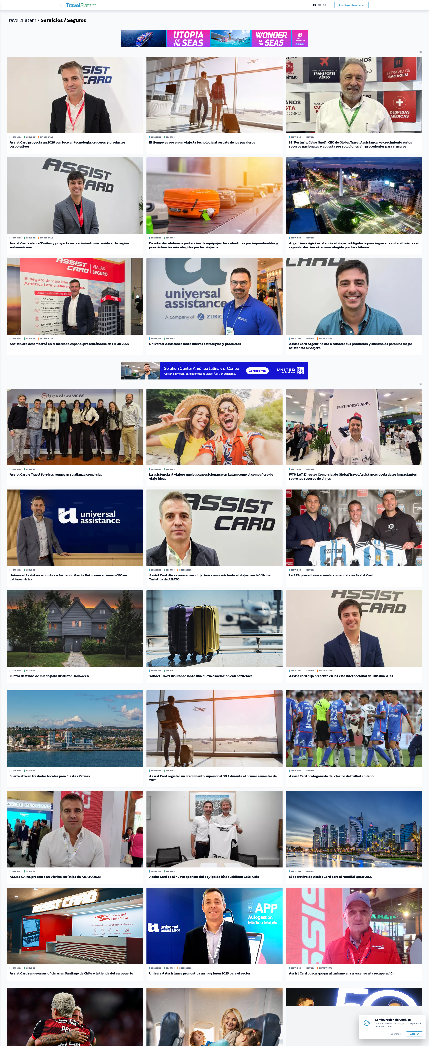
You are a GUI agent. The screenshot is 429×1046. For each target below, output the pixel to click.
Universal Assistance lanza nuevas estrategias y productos (195, 343)
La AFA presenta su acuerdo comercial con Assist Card (331, 575)
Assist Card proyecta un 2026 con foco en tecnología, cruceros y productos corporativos (68, 144)
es (314, 5)
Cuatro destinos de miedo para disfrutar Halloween (49, 675)
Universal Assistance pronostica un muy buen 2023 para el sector (200, 973)
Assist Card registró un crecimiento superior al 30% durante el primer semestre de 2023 (213, 778)
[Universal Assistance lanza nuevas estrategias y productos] (214, 296)
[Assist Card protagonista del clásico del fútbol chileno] (354, 728)
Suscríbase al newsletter (351, 5)
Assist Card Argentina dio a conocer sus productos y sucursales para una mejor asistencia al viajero (350, 345)
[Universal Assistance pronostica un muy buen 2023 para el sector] (214, 926)
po (324, 5)
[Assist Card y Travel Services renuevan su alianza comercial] (75, 427)
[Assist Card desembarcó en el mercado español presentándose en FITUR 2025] (75, 296)
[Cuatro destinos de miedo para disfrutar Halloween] (75, 628)
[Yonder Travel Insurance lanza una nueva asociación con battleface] (214, 628)
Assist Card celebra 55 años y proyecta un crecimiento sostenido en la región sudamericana (69, 245)
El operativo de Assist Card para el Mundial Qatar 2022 (330, 876)
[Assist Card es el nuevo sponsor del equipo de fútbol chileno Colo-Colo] (214, 829)
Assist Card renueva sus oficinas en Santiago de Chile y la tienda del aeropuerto (71, 973)
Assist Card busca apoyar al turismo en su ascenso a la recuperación (341, 973)
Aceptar (414, 1034)
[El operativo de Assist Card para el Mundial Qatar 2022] (354, 829)
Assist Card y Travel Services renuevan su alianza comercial (56, 474)
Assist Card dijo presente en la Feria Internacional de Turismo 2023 (341, 675)
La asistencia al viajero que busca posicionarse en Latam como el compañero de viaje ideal (211, 476)
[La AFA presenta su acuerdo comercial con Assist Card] (354, 528)
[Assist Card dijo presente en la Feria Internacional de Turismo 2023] (354, 628)
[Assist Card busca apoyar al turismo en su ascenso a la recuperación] (354, 926)
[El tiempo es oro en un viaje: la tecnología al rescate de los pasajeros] (214, 95)
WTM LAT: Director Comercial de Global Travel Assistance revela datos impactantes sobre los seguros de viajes (353, 476)
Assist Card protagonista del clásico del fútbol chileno (331, 776)
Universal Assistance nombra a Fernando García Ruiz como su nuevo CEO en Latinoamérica (68, 577)
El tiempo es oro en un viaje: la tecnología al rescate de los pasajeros (202, 142)
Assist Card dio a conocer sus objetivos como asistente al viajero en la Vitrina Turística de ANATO (209, 577)
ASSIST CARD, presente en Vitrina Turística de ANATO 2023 (55, 876)
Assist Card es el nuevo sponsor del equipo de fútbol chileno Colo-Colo (204, 876)
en (319, 5)
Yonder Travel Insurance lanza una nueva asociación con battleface (201, 675)
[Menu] (61, 5)
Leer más (396, 1034)
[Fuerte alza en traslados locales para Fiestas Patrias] (75, 728)
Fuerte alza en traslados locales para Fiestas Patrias (50, 776)
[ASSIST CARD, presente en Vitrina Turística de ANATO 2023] (75, 829)
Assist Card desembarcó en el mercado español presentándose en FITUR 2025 (69, 343)
